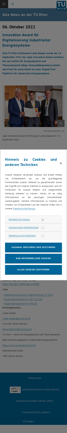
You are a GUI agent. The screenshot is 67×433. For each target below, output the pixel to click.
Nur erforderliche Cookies (33, 258)
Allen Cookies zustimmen (33, 269)
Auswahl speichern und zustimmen (33, 247)
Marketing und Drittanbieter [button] (22, 235)
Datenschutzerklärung (24, 208)
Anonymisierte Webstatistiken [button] (24, 227)
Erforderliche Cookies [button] (19, 219)
